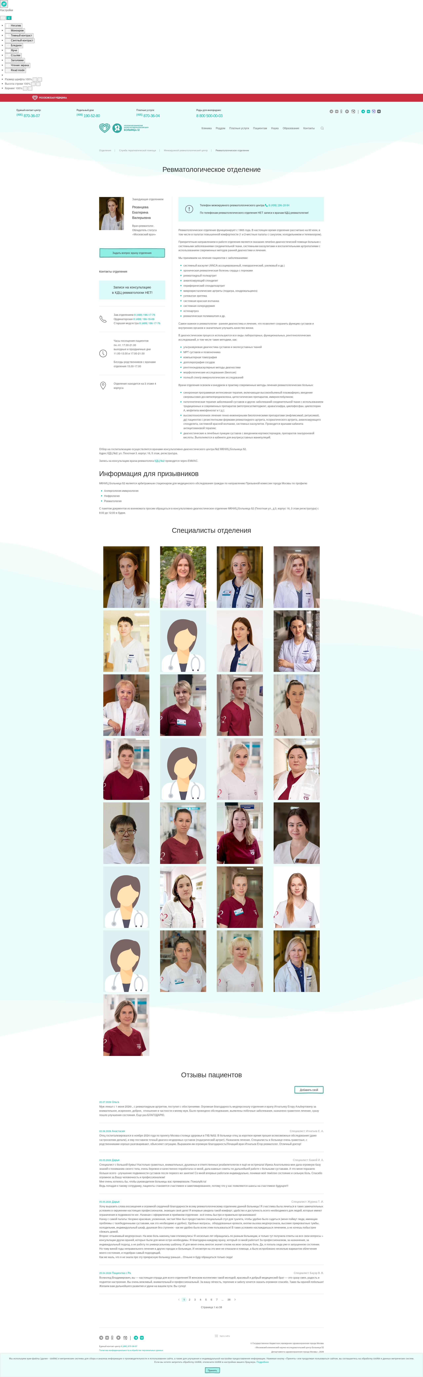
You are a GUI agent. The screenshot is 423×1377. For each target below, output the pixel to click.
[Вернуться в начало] (124, 128)
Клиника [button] (207, 128)
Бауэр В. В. (317, 1273)
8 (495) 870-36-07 (129, 1346)
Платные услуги (239, 128)
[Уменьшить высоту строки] (33, 84)
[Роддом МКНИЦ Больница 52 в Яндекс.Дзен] (378, 111)
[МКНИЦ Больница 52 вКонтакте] (337, 111)
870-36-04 (148, 115)
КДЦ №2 (159, 461)
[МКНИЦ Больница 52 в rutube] (347, 111)
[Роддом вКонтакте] (368, 111)
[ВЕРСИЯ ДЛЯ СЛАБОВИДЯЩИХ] (4, 4)
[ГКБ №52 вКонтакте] (107, 1338)
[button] (322, 128)
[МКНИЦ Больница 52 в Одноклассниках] (342, 111)
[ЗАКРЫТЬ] (8, 18)
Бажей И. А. (316, 1160)
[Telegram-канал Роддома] (362, 111)
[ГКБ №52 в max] (126, 1338)
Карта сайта (225, 1335)
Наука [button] (275, 128)
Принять (212, 1370)
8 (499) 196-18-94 (279, 205)
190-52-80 (88, 115)
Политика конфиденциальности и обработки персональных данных (131, 1350)
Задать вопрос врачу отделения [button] (132, 253)
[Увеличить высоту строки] (38, 84)
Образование (291, 128)
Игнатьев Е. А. (315, 1131)
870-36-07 (28, 115)
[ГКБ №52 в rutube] (119, 1338)
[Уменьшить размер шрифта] (35, 80)
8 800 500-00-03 (209, 115)
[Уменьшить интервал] (25, 88)
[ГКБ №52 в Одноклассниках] (113, 1338)
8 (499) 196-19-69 (143, 319)
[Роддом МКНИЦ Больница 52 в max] (373, 111)
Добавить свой (309, 1090)
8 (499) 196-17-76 (144, 315)
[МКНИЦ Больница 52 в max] (354, 111)
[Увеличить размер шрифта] (40, 80)
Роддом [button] (220, 128)
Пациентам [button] (260, 128)
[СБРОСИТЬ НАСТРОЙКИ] (3, 18)
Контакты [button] (309, 128)
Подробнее (263, 1361)
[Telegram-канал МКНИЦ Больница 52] (332, 111)
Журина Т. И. (316, 1201)
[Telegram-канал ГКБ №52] (101, 1338)
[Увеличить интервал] (30, 88)
